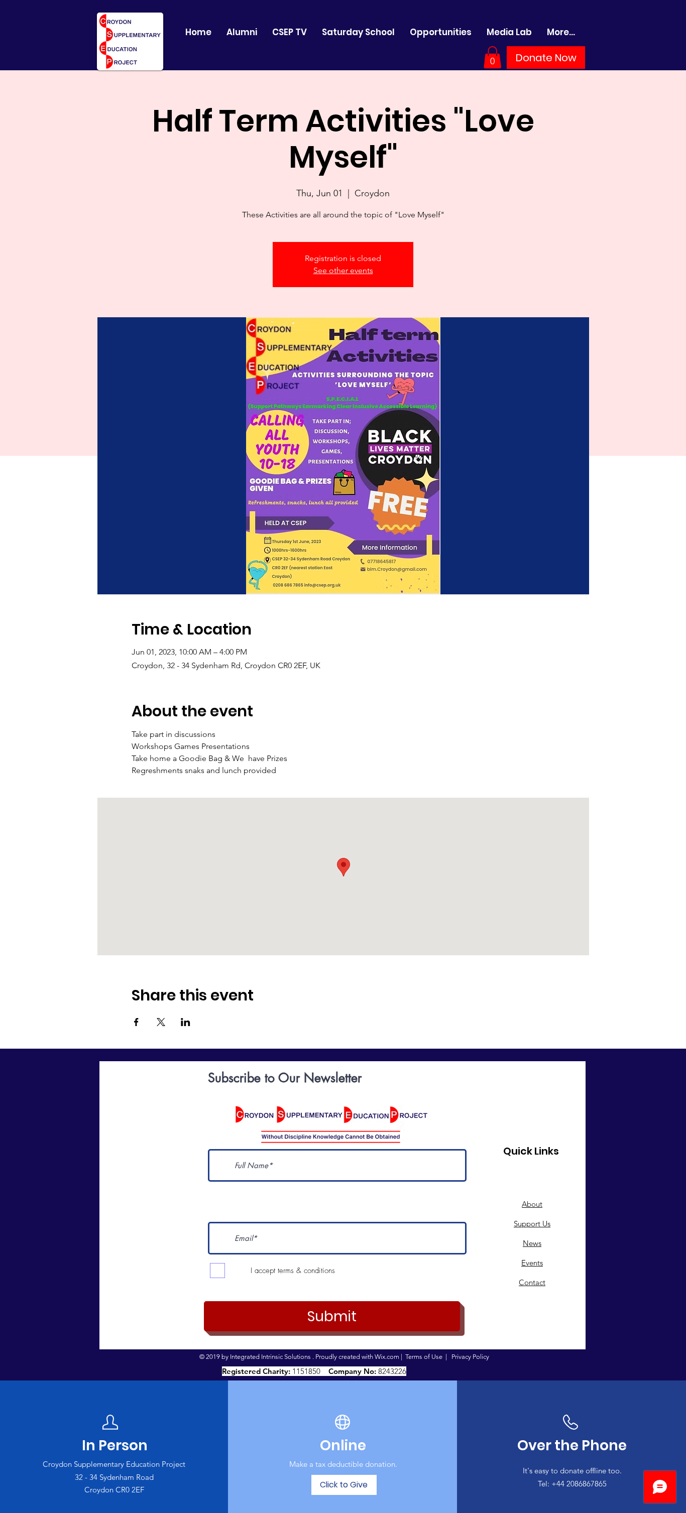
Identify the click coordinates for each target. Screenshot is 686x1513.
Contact (532, 1282)
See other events (343, 270)
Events (532, 1263)
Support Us (532, 1223)
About (532, 1204)
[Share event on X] (161, 1022)
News (532, 1243)
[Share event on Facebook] (136, 1022)
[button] (492, 57)
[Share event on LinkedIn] (185, 1022)
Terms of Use (423, 1356)
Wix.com (387, 1356)
